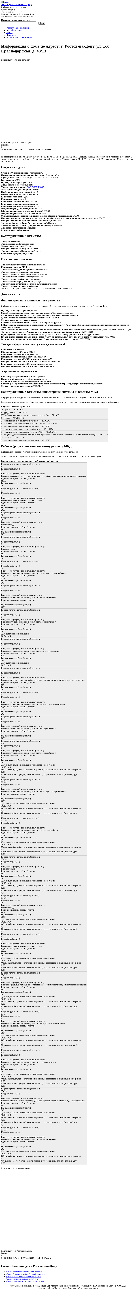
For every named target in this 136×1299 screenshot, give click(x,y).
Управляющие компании (17, 28)
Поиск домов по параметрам (19, 37)
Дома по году (12, 35)
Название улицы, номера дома (15, 20)
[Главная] (5, 2)
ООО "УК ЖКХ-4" (35, 187)
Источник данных (92, 1288)
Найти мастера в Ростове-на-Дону (16, 142)
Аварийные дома (14, 30)
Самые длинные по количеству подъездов (25, 1281)
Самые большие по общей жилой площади (25, 1274)
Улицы (9, 32)
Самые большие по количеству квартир (24, 1272)
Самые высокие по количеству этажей (23, 1276)
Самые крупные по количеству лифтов (24, 1279)
